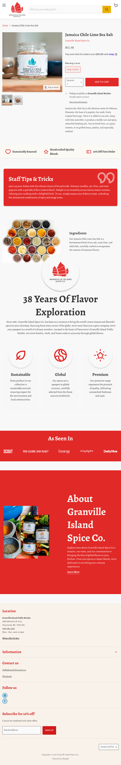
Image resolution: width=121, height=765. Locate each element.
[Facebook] (4, 701)
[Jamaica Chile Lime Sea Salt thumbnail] (7, 100)
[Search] (106, 9)
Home (5, 25)
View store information (78, 102)
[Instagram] (4, 695)
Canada (107, 746)
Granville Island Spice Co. (77, 40)
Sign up (49, 730)
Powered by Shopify (60, 758)
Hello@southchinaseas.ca (14, 669)
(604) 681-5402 (8, 628)
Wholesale (7, 676)
